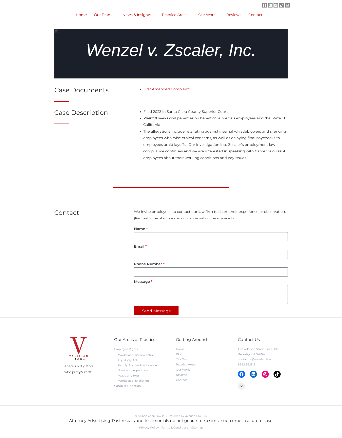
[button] (275, 15)
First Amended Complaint (166, 89)
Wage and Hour (129, 375)
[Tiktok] (281, 5)
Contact (255, 15)
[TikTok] (277, 374)
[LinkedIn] (253, 374)
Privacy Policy (149, 427)
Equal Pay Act (127, 360)
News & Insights (137, 15)
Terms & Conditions (175, 427)
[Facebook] (264, 5)
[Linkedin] (270, 5)
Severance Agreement (133, 370)
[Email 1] (287, 5)
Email (139, 246)
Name (140, 229)
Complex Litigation (127, 386)
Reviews (233, 15)
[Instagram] (276, 5)
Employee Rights (126, 349)
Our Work (207, 15)
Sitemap (197, 427)
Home (81, 15)
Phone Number (148, 264)
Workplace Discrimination (136, 355)
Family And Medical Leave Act (139, 365)
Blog (179, 354)
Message (142, 281)
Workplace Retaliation (133, 380)
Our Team (103, 15)
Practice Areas (174, 15)
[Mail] (241, 386)
